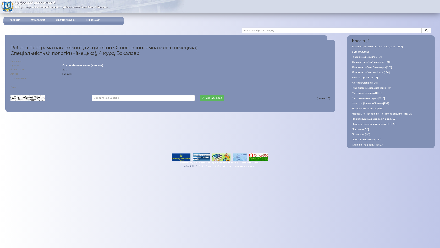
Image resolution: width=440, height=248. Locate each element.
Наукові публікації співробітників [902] (374, 119)
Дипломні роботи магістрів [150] (371, 72)
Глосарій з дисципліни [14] (367, 57)
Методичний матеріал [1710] (368, 98)
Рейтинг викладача (250, 163)
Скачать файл (214, 98)
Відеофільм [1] (360, 51)
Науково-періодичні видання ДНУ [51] (374, 124)
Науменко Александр (244, 166)
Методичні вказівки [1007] (367, 93)
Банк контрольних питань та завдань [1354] (377, 46)
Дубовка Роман (223, 166)
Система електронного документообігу (218, 163)
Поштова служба (188, 163)
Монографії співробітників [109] (370, 103)
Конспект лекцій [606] (365, 82)
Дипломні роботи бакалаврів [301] (372, 67)
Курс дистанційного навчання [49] (371, 88)
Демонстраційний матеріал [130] (371, 62)
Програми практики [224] (366, 139)
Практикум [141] (361, 134)
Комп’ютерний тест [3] (365, 77)
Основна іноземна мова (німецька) (82, 65)
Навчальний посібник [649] (367, 108)
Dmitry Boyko (205, 166)
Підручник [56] (360, 129)
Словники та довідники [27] (367, 144)
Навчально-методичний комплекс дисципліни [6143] (382, 113)
